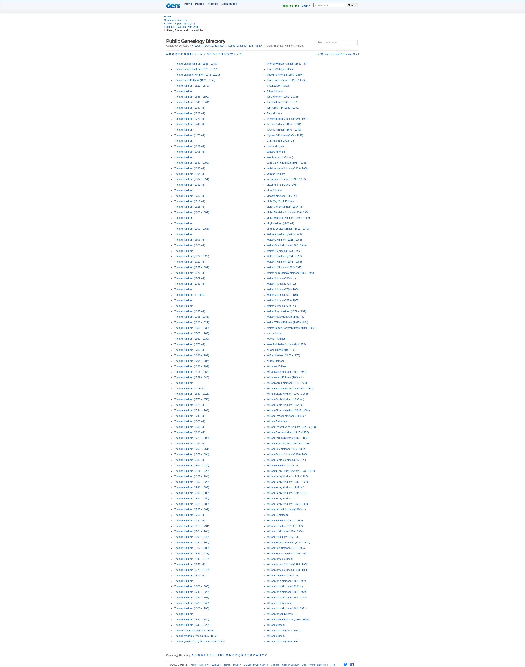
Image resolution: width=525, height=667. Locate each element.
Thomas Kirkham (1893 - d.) (189, 168)
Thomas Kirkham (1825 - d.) (189, 206)
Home (188, 3)
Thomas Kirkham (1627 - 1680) (191, 548)
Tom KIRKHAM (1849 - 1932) (283, 107)
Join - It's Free (291, 5)
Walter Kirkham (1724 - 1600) (283, 289)
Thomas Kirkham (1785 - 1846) (191, 316)
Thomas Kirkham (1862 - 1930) (191, 338)
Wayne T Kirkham (276, 338)
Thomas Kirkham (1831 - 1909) (191, 355)
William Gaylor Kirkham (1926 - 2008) (287, 454)
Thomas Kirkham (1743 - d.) (189, 124)
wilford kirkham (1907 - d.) (281, 349)
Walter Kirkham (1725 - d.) (281, 283)
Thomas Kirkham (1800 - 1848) (191, 537)
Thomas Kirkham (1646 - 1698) (191, 96)
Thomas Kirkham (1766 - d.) (189, 515)
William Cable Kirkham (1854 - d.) (285, 405)
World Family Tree (318, 665)
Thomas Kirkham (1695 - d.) (189, 311)
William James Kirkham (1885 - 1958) (287, 564)
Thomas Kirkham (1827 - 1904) (191, 476)
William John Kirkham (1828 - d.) (285, 586)
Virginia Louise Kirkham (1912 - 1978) (288, 228)
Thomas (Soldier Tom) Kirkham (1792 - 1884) (199, 641)
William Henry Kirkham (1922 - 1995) (287, 476)
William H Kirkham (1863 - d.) (283, 537)
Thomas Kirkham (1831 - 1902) (191, 487)
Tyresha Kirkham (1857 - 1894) (284, 124)
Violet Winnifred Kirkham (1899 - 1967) (288, 217)
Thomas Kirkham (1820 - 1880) (191, 619)
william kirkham (275, 361)
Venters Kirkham (276, 151)
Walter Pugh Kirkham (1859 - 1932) (286, 311)
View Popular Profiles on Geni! (338, 54)
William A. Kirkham (277, 366)
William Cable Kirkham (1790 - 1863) (287, 393)
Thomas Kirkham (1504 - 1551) (191, 179)
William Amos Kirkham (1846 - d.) (285, 377)
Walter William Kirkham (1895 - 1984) (287, 322)
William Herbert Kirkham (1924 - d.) (286, 509)
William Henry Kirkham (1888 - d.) (285, 487)
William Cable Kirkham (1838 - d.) (285, 399)
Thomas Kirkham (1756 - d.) (189, 195)
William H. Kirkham (277, 515)
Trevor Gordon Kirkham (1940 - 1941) (287, 118)
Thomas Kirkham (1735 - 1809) (191, 509)
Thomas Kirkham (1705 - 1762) (191, 333)
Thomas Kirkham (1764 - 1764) (191, 531)
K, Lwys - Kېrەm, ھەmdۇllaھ (179, 23)
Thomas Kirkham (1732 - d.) (189, 520)
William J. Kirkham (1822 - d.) (283, 575)
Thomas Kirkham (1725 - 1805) (191, 438)
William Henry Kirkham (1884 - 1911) (287, 493)
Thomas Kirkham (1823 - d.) (189, 405)
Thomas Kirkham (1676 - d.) (189, 272)
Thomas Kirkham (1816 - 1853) (191, 371)
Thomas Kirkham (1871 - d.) (189, 344)
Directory (204, 665)
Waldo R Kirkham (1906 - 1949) (284, 234)
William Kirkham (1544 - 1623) (283, 630)
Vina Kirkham (274, 190)
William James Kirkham (280, 559)
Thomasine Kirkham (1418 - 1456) (286, 80)
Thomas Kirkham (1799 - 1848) (191, 377)
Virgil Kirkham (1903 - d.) (280, 223)
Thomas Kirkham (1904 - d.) (189, 173)
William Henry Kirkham (279, 498)
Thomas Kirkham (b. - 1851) (189, 388)
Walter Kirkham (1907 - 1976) (283, 294)
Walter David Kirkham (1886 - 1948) (287, 245)
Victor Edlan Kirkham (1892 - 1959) (286, 179)
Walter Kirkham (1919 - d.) (281, 306)
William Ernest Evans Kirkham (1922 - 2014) (291, 427)
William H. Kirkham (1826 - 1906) (285, 531)
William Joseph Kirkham (280, 614)
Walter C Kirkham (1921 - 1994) (284, 239)
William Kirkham (276, 625)
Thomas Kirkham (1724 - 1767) (191, 597)
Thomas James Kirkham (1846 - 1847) (195, 63)
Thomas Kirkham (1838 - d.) (189, 427)
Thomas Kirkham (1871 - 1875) (191, 570)
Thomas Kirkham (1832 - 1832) (191, 328)
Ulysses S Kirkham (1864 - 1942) (285, 135)
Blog (304, 665)
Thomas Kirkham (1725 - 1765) (191, 542)
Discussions (229, 3)
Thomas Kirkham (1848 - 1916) (191, 559)
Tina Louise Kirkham (278, 85)
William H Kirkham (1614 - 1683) (285, 526)
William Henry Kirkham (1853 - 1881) (287, 504)
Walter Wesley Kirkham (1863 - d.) (286, 316)
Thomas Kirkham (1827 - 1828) (191, 256)
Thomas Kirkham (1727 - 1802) (191, 267)
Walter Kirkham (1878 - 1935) (283, 300)
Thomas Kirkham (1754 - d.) (189, 443)
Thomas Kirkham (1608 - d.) (189, 239)
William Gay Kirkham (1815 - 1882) (286, 448)
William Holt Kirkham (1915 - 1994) (286, 548)
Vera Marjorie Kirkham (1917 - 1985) (287, 162)
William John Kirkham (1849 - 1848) (287, 597)
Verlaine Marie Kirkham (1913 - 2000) (287, 168)
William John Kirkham (279, 603)
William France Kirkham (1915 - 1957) (288, 432)
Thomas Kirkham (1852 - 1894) (191, 454)
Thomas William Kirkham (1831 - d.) (286, 63)
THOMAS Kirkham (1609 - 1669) (285, 74)
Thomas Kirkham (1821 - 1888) (191, 504)
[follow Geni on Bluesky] (344, 664)
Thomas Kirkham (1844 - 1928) (191, 553)
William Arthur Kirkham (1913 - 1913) (287, 383)
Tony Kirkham (274, 113)
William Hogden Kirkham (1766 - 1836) (288, 542)
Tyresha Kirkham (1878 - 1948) (284, 129)
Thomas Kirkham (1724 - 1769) (191, 410)
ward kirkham (274, 333)
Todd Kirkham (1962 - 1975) (282, 96)
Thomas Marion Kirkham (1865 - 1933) (195, 636)
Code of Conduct (290, 665)
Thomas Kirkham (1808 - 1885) (191, 586)
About (193, 665)
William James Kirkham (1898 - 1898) (287, 570)
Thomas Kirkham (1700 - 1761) (191, 448)
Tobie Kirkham (275, 91)
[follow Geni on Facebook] (350, 664)
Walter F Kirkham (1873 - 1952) (284, 251)
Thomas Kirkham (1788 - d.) (189, 349)
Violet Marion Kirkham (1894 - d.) (285, 206)
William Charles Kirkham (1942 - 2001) (288, 410)
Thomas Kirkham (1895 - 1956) (191, 498)
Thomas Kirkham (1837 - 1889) (191, 162)
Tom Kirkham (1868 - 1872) (282, 102)
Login (305, 5)
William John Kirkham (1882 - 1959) (287, 581)
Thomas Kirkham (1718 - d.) (189, 201)
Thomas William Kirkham (280, 69)
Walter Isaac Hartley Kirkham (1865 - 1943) (291, 272)
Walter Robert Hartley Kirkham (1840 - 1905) (291, 328)
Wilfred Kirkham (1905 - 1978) (283, 355)
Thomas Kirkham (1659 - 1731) (191, 526)
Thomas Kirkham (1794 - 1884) (191, 361)
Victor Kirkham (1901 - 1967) (283, 184)
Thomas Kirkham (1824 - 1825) (191, 471)
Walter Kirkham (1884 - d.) (281, 278)
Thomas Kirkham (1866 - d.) (189, 245)
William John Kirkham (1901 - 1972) (287, 608)
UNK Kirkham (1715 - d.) (280, 140)
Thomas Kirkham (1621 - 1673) (191, 85)
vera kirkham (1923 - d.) (280, 157)
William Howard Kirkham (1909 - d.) (286, 553)
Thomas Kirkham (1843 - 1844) (191, 102)
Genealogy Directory (175, 20)
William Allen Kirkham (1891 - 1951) (287, 371)
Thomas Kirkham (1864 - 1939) (191, 465)
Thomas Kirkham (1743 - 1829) (191, 592)
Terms (227, 665)
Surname (216, 665)
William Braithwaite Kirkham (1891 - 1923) (290, 388)
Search (352, 5)
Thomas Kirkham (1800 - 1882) (191, 212)
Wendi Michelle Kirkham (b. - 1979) (286, 344)
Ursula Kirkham (275, 146)
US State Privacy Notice (256, 665)
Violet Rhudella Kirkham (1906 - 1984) (288, 212)
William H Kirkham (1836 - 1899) (285, 520)
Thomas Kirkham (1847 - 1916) (191, 393)
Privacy (237, 665)
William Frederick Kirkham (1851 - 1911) (289, 443)
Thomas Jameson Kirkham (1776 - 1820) (197, 74)
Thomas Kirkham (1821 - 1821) (191, 322)
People (199, 3)
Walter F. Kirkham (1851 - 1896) (284, 256)
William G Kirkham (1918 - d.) (283, 465)
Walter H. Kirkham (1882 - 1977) (284, 267)
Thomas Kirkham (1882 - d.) (189, 460)
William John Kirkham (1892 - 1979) (287, 592)
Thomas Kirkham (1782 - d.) (189, 184)
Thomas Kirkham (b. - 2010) (189, 294)
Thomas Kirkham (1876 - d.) (189, 575)
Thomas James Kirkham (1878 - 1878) (195, 69)
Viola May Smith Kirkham (280, 201)
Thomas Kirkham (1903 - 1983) (191, 493)
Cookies (275, 665)
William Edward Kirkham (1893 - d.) (286, 416)
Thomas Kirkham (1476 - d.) (189, 135)
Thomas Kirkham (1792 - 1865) (191, 228)
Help (333, 665)
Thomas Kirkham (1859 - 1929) (191, 482)
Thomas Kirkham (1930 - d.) (189, 107)
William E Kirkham (277, 421)
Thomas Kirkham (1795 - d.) (189, 151)
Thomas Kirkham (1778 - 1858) (191, 399)
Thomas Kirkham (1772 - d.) (189, 118)
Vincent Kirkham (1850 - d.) (282, 195)
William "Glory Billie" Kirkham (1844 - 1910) (291, 471)
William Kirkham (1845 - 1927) (283, 641)
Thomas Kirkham (183, 91)
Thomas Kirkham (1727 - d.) (189, 113)
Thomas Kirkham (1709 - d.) (189, 278)
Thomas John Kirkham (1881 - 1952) (194, 80)
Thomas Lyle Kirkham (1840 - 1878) (194, 630)
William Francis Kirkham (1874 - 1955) (288, 438)
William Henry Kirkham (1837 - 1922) (287, 482)
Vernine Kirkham (276, 173)
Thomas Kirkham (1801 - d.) (189, 421)
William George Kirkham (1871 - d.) (286, 460)
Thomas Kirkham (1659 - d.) (189, 564)
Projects (213, 3)
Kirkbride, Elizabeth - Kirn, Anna (181, 26)
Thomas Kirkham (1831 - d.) (189, 432)
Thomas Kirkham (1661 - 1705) (191, 608)
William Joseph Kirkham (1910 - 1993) (288, 619)
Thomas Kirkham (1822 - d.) (189, 146)
